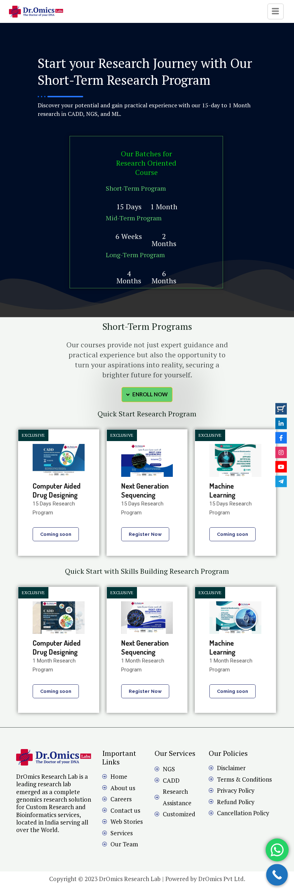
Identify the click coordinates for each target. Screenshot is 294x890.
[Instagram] (281, 452)
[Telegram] (281, 481)
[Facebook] (281, 438)
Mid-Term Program (134, 218)
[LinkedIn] (281, 423)
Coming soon (55, 534)
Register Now (145, 534)
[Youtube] (281, 467)
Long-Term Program (135, 254)
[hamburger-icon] (275, 11)
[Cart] (281, 409)
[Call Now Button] (277, 875)
